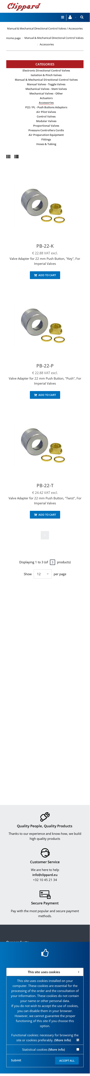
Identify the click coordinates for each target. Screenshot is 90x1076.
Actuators (46, 98)
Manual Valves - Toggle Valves (46, 84)
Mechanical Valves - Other (46, 93)
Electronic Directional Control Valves (46, 70)
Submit (16, 1060)
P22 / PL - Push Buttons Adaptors (46, 107)
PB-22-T (45, 485)
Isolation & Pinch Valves (46, 75)
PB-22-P (45, 365)
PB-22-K (45, 246)
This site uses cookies (44, 972)
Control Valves (46, 116)
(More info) (62, 1040)
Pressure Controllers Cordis (46, 130)
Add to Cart (47, 275)
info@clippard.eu (45, 875)
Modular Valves (46, 121)
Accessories (46, 103)
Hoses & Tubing (46, 144)
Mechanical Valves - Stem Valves (46, 89)
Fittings (46, 139)
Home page (13, 38)
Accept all (67, 1060)
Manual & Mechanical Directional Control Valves (54, 38)
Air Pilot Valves (46, 112)
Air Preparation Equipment (46, 135)
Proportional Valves (46, 125)
